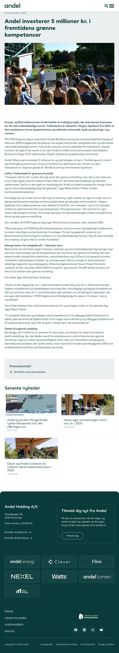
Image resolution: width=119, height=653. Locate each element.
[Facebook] (76, 630)
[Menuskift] (111, 6)
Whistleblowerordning (66, 644)
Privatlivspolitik (87, 644)
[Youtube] (101, 630)
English (10, 631)
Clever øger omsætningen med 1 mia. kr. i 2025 (85, 421)
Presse (9, 611)
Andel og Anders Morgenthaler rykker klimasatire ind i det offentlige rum (27, 423)
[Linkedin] (84, 630)
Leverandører (14, 624)
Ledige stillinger (15, 618)
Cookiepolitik (46, 644)
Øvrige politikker (106, 644)
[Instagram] (93, 630)
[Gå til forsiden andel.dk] (12, 5)
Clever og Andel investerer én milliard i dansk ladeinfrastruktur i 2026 (29, 467)
